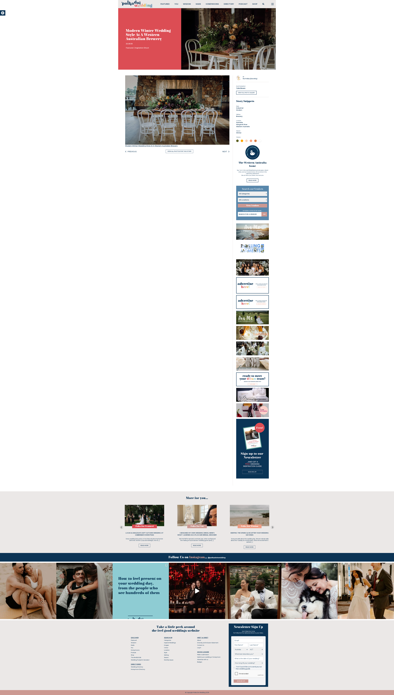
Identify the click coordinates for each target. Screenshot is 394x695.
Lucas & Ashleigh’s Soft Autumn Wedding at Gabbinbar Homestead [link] (144, 534)
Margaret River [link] (241, 124)
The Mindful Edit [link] (136, 657)
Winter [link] (238, 133)
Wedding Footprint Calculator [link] (140, 660)
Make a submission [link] (203, 654)
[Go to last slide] (121, 527)
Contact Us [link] (200, 645)
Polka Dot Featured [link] (144, 526)
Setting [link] (166, 655)
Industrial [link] (239, 108)
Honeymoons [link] (212, 4)
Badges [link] (199, 662)
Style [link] (165, 652)
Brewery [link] (239, 116)
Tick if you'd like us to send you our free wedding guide (249, 668)
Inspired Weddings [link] (170, 642)
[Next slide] (272, 527)
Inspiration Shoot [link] (142, 48)
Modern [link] (239, 110)
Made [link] (198, 4)
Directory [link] (229, 4)
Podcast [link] (243, 4)
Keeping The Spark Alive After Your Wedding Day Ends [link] (250, 534)
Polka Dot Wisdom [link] (249, 526)
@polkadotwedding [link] (217, 558)
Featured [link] (165, 4)
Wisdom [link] (187, 4)
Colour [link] (166, 647)
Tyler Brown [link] (240, 88)
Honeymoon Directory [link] (138, 669)
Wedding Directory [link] (137, 667)
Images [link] (166, 645)
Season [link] (166, 657)
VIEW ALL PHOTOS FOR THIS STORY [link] (179, 151)
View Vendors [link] (252, 205)
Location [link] (167, 650)
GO (264, 214)
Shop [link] (254, 4)
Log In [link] (199, 647)
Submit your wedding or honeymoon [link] (208, 657)
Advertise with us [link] (202, 659)
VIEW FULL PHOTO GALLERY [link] (246, 92)
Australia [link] (239, 122)
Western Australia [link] (243, 126)
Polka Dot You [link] (197, 526)
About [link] (199, 640)
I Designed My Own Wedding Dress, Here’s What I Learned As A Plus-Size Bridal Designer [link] (197, 534)
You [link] (176, 4)
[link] (2, 13)
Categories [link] (167, 640)
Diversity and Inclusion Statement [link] (207, 642)
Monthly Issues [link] (168, 660)
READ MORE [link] (253, 180)
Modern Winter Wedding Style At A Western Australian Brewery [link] (151, 146)
